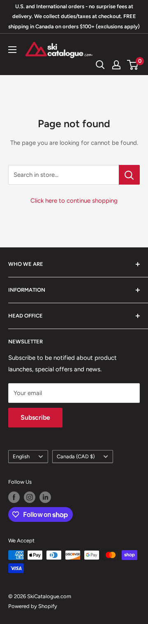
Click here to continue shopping (74, 200)
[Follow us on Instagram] (29, 497)
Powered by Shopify (32, 606)
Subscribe (35, 417)
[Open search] (100, 64)
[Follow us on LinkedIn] (45, 497)
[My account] (116, 64)
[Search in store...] (129, 175)
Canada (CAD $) (76, 456)
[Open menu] (12, 49)
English (21, 456)
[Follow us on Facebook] (14, 497)
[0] (133, 65)
